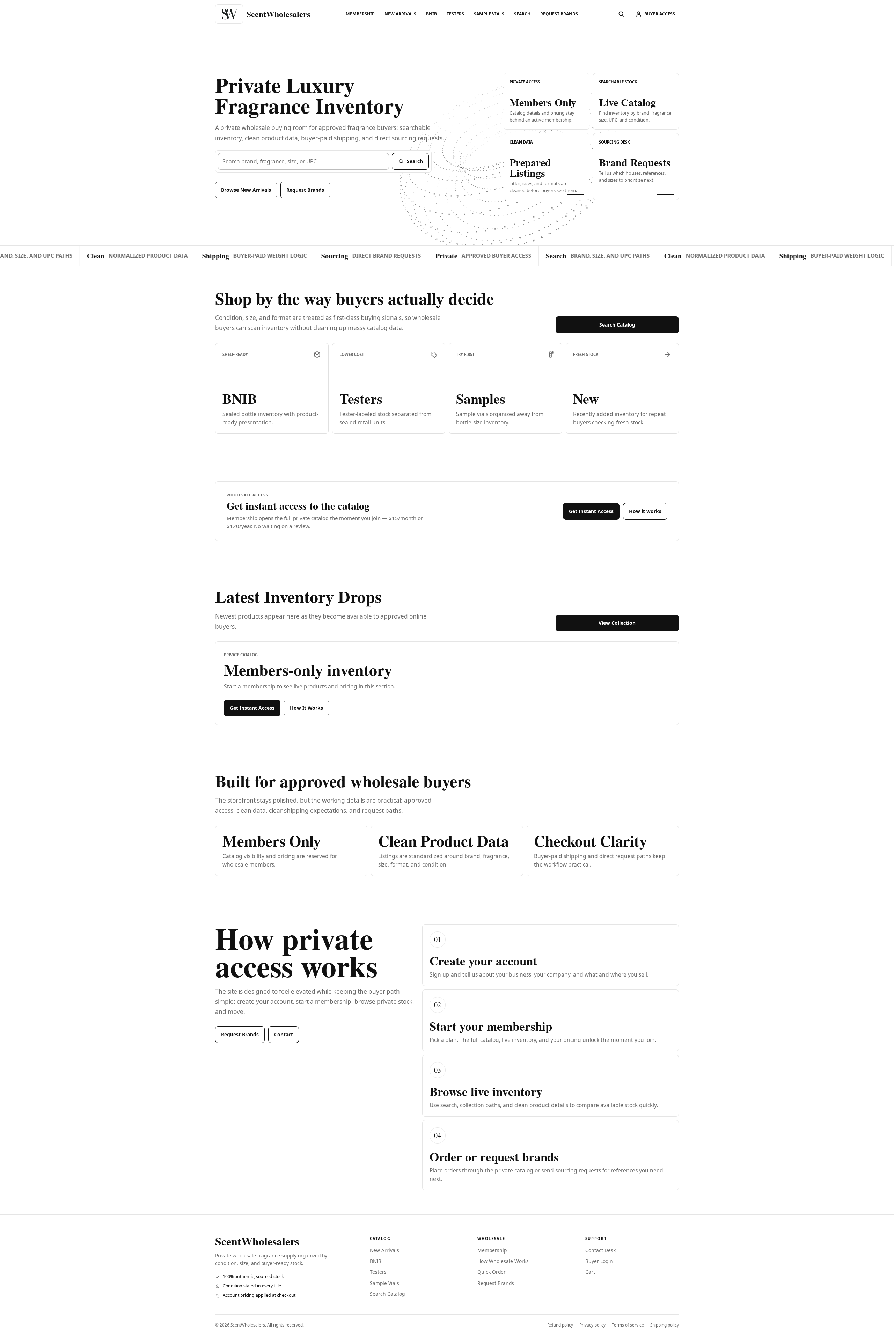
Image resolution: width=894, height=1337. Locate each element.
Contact (283, 1034)
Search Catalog (617, 324)
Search (522, 14)
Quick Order (491, 1272)
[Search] (621, 14)
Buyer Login (599, 1261)
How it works (645, 511)
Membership (360, 14)
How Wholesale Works (503, 1261)
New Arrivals (400, 14)
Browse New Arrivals (246, 190)
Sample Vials (489, 14)
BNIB (431, 14)
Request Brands (559, 14)
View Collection (617, 623)
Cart (590, 1272)
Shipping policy (664, 1325)
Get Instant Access (591, 511)
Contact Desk (600, 1250)
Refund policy (560, 1325)
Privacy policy (592, 1325)
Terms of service (628, 1325)
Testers (455, 14)
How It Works (306, 707)
